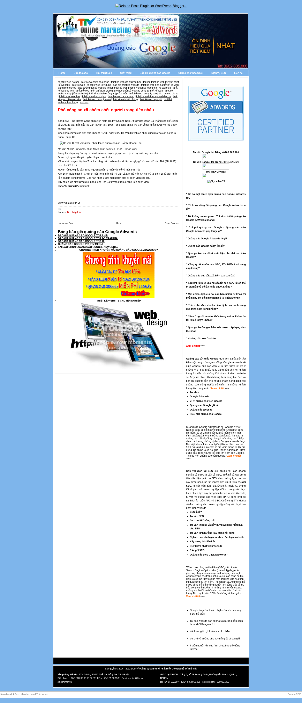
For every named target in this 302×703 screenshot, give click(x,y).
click (238, 380)
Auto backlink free (10, 694)
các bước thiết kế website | (93, 87)
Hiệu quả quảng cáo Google (206, 414)
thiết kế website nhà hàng (95, 82)
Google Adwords (199, 396)
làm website (80, 93)
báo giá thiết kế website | (127, 85)
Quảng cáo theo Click (190, 73)
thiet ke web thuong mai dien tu (153, 96)
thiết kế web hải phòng (125, 99)
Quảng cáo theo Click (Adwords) (208, 554)
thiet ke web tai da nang (121, 96)
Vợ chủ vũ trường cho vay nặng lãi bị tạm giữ (215, 638)
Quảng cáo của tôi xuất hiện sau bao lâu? (211, 275)
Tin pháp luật (74, 212)
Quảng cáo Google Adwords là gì (207, 238)
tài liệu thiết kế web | (154, 82)
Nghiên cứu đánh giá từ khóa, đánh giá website (217, 537)
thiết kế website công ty (101, 93)
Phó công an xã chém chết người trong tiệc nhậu (106, 110)
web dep (84, 102)
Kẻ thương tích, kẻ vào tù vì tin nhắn (210, 631)
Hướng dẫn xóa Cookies (202, 338)
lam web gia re (109, 90)
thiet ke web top (162, 87)
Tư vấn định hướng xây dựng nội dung (212, 532)
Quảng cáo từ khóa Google (202, 358)
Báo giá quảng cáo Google (155, 73)
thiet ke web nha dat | (153, 85)
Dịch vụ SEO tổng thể (202, 520)
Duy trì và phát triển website (206, 546)
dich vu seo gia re (168, 93)
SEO (221, 567)
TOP (298, 694)
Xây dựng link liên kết (202, 541)
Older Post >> (172, 223)
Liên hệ (238, 73)
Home (62, 73)
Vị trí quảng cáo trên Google (206, 401)
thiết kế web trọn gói (151, 99)
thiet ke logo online (69, 96)
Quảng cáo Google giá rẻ (204, 405)
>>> (226, 388)
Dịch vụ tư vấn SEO (204, 593)
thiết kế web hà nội (68, 82)
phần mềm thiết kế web (129, 93)
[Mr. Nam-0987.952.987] (216, 178)
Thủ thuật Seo (104, 73)
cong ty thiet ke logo (140, 87)
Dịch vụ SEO (218, 73)
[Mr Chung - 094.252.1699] (216, 168)
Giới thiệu (125, 73)
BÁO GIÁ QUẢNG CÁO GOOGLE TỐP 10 (81, 241)
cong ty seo (150, 93)
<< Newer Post (66, 223)
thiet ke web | (79, 85)
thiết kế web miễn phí (87, 90)
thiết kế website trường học (126, 82)
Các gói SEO (197, 550)
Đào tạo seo (81, 73)
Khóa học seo (28, 694)
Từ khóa (194, 392)
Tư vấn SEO (197, 516)
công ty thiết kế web (152, 90)
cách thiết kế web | (118, 87)
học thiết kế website (129, 90)
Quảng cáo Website (201, 409)
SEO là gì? (196, 511)
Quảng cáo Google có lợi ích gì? (206, 246)
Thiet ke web (42, 694)
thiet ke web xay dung (99, 85)
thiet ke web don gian (94, 96)
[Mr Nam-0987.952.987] (216, 159)
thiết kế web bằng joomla (97, 99)
